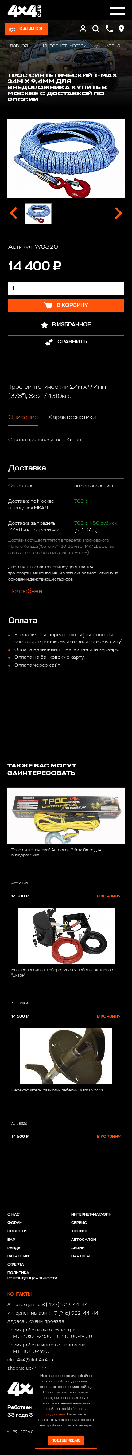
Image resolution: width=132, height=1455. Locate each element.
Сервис (79, 1223)
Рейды (14, 1248)
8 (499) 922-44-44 (65, 1305)
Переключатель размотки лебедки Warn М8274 (57, 1090)
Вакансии (18, 1256)
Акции (78, 1248)
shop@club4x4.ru (26, 1368)
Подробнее (25, 591)
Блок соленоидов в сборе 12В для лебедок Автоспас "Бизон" (62, 972)
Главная (18, 45)
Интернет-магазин (66, 45)
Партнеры (81, 1256)
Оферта (15, 1264)
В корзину (109, 896)
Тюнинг (79, 1231)
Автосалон (83, 1240)
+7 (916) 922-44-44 (75, 1313)
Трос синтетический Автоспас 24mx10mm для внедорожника (56, 852)
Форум (14, 1223)
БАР (11, 1240)
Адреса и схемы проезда (35, 1322)
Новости (17, 1231)
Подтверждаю (66, 1440)
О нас (13, 1215)
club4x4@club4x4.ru (30, 1360)
